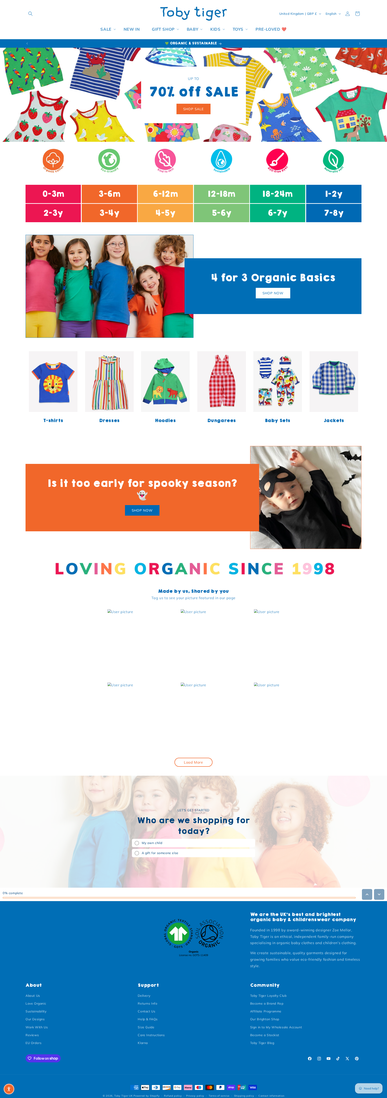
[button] (30, 14)
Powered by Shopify (146, 1095)
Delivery (144, 996)
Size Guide (146, 1027)
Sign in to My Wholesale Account (276, 1027)
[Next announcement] (360, 43)
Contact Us (146, 1012)
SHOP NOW (273, 293)
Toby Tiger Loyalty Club (268, 996)
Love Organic (36, 1003)
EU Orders (33, 1043)
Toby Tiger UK (123, 1095)
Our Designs (35, 1019)
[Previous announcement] (27, 43)
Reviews (32, 1035)
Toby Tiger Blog (262, 1043)
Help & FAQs (148, 1019)
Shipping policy (244, 1095)
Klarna (143, 1043)
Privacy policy (195, 1095)
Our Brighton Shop (264, 1019)
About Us (33, 996)
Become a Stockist (264, 1035)
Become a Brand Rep (267, 1003)
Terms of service (219, 1095)
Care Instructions (151, 1035)
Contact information (271, 1095)
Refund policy (173, 1095)
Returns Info (147, 1003)
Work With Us (37, 1027)
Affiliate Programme (266, 1012)
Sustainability (36, 1012)
